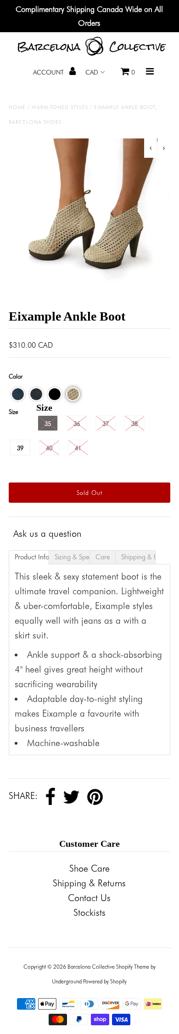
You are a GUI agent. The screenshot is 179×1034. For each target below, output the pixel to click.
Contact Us (89, 897)
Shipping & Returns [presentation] (138, 557)
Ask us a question (47, 533)
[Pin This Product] (95, 797)
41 (78, 448)
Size (13, 411)
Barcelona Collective (91, 966)
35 (48, 423)
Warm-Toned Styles (60, 107)
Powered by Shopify (105, 981)
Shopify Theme (132, 966)
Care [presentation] (102, 557)
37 (105, 423)
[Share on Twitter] (71, 797)
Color (15, 376)
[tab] (29, 557)
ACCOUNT (49, 72)
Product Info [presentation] (32, 557)
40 (49, 448)
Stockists (89, 912)
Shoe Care (89, 868)
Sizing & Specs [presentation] (72, 557)
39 (20, 448)
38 (134, 423)
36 (76, 423)
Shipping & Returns (89, 883)
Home (17, 107)
